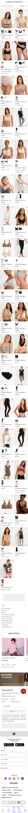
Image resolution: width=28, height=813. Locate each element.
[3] (7, 27)
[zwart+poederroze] (16, 162)
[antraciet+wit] (6, 162)
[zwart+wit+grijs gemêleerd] (2, 356)
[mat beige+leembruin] (2, 260)
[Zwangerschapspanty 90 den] (21, 437)
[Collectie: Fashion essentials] (13, 647)
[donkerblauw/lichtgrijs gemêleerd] (6, 450)
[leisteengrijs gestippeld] (2, 482)
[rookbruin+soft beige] (16, 482)
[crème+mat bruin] (2, 162)
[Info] (26, 6)
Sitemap (4, 795)
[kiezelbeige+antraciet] (24, 63)
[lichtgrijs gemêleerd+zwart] (2, 292)
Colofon (16, 792)
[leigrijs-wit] (20, 31)
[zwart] (20, 196)
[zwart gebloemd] (16, 130)
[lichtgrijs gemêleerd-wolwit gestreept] (2, 228)
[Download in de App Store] (19, 744)
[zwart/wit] (16, 324)
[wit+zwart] (16, 63)
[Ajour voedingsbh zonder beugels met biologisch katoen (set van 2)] (7, 50)
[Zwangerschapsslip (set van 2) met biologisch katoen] (21, 50)
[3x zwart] (2, 388)
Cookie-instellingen (7, 792)
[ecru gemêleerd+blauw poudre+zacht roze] (6, 356)
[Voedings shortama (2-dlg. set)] (7, 568)
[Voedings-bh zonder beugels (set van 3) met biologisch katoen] (7, 343)
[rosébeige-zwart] (2, 130)
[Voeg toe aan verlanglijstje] (12, 10)
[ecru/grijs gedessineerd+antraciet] (2, 196)
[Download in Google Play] (9, 744)
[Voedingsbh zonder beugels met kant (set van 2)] (21, 149)
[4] (9, 27)
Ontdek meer (5, 660)
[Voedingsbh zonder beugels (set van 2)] (21, 85)
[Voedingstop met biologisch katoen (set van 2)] (7, 437)
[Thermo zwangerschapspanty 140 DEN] (7, 407)
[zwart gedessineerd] (16, 388)
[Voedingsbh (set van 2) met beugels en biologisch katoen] (7, 183)
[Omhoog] (14, 734)
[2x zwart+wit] (20, 292)
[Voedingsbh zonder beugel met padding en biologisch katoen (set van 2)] (7, 536)
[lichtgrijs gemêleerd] (16, 196)
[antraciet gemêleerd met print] (2, 581)
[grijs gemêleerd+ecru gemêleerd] (6, 31)
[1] (4, 27)
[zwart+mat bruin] (16, 98)
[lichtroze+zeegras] (2, 324)
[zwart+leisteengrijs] (16, 517)
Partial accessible (6, 790)
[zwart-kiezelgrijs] (6, 324)
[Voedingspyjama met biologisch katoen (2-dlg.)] (21, 117)
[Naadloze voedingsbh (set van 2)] (21, 311)
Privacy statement (17, 790)
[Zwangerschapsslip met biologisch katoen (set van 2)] (7, 85)
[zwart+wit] (2, 63)
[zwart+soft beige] (2, 549)
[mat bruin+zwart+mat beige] (6, 388)
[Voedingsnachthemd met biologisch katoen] (21, 183)
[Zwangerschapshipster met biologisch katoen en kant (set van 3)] (7, 375)
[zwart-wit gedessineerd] (2, 450)
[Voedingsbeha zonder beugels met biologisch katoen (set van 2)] (7, 18)
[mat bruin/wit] (6, 98)
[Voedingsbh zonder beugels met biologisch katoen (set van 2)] (21, 18)
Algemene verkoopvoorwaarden (10, 787)
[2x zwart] (20, 63)
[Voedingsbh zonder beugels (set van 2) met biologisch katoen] (7, 149)
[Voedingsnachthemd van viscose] (21, 536)
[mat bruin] (2, 517)
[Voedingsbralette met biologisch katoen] (21, 343)
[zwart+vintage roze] (2, 98)
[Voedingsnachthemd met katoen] (7, 215)
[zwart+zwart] (9, 31)
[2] (6, 27)
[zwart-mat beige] (16, 31)
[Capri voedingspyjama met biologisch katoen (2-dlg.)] (21, 375)
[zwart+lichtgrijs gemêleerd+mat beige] (16, 292)
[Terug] (2, 2)
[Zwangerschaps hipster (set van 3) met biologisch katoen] (21, 279)
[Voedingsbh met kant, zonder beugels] (21, 407)
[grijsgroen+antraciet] (2, 31)
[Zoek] (26, 2)
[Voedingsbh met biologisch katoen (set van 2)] (21, 469)
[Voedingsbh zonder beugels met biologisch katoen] (7, 504)
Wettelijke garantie (7, 797)
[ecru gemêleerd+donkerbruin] (24, 31)
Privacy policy (11, 721)
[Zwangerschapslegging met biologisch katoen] (21, 247)
